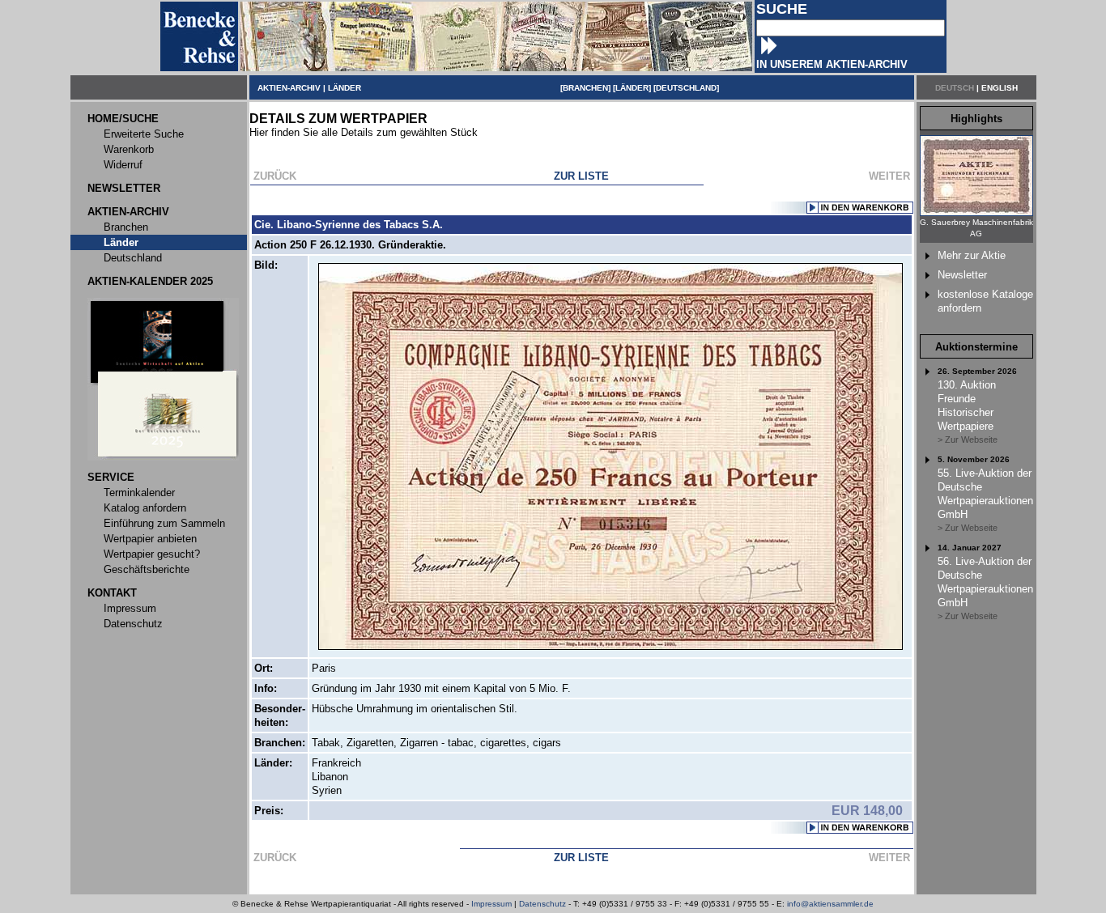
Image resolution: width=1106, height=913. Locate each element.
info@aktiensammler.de (830, 903)
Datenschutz (542, 903)
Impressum (491, 903)
